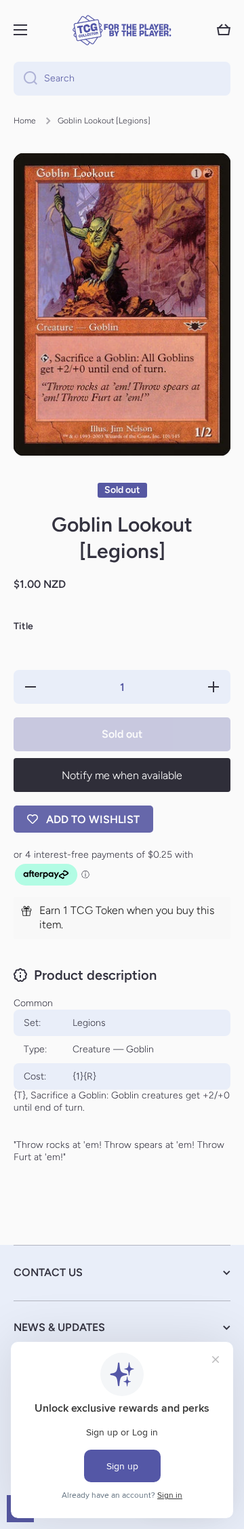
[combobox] (122, 79)
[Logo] (122, 30)
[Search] (25, 79)
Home (25, 120)
